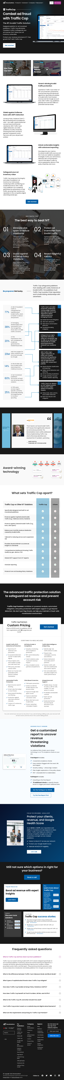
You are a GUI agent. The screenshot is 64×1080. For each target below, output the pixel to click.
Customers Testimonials (40, 1031)
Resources (39, 3)
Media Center (40, 1037)
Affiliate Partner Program (31, 1035)
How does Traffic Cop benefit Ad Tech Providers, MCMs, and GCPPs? (26, 993)
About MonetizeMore (30, 1027)
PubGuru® (19, 1036)
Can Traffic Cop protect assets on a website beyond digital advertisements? (29, 1006)
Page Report (20, 1054)
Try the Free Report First (41, 795)
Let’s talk (34, 852)
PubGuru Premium (19, 1029)
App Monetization (20, 1045)
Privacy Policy (30, 1041)
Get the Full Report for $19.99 (42, 790)
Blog (38, 1026)
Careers (29, 1039)
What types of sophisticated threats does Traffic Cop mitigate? (25, 980)
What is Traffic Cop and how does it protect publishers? (22, 957)
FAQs (28, 1032)
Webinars (39, 1029)
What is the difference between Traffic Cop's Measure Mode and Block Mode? (29, 974)
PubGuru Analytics (19, 1049)
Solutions (24, 3)
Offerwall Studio (21, 1060)
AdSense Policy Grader (20, 1066)
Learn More (12, 900)
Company (32, 3)
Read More (56, 895)
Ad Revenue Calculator (40, 1048)
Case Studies (40, 1035)
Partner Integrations (40, 1044)
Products (17, 3)
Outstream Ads (20, 1063)
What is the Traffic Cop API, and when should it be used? (22, 1000)
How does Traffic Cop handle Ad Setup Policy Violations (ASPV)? (25, 987)
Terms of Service (29, 1044)
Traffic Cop (19, 1038)
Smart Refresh (20, 1052)
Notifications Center (40, 1040)
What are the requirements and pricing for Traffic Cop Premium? (25, 1013)
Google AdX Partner (20, 1041)
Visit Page (17, 921)
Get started (57, 3)
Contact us (29, 1030)
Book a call (32, 877)
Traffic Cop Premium (19, 1032)
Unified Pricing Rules (20, 1057)
